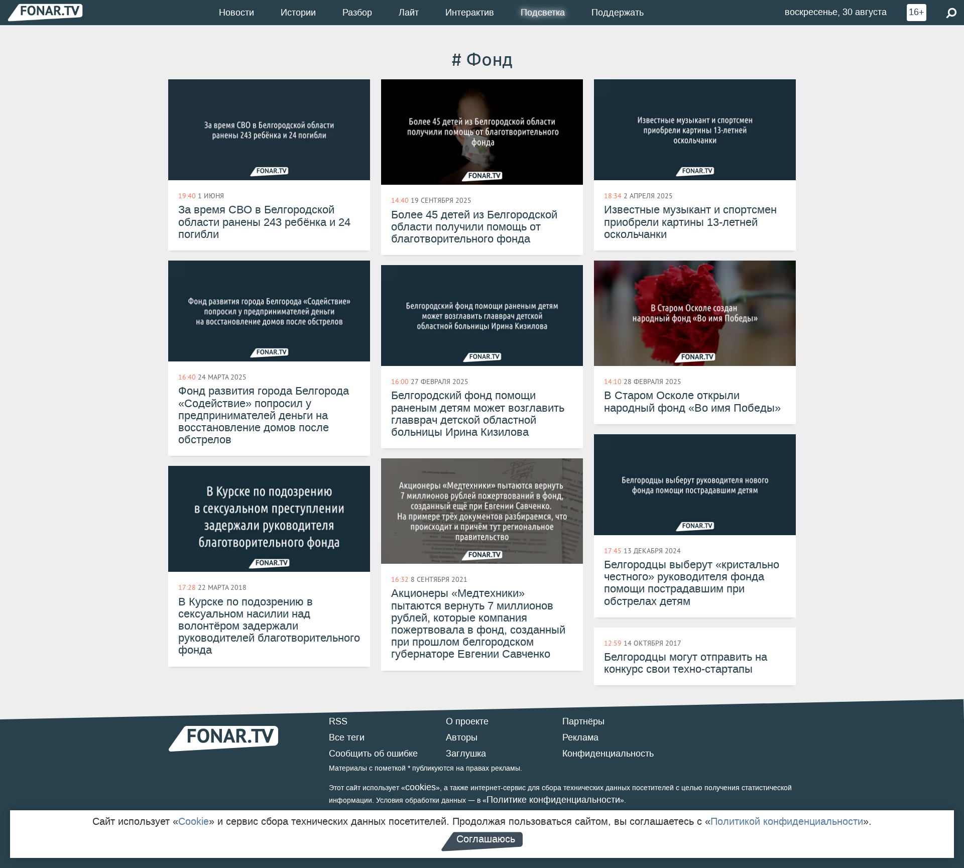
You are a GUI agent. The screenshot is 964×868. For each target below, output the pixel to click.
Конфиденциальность (608, 754)
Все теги (347, 737)
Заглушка (466, 754)
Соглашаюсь (485, 838)
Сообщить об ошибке (373, 754)
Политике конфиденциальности (553, 800)
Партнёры (583, 721)
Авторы (461, 737)
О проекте (467, 721)
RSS (338, 721)
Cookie (193, 821)
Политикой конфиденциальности (786, 821)
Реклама (580, 737)
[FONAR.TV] (45, 12)
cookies (420, 787)
